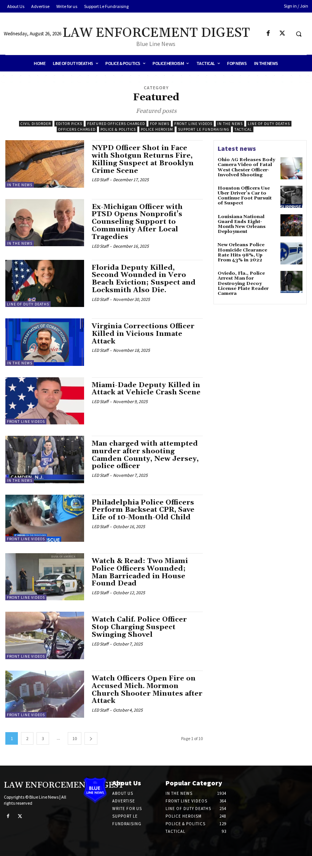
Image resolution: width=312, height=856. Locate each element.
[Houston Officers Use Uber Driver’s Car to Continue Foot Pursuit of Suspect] (291, 197)
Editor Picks (69, 123)
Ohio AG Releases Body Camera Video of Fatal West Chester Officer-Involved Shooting (246, 167)
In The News (230, 123)
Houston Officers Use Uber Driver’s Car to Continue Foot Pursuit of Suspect (245, 195)
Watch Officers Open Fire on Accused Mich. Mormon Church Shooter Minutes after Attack (147, 689)
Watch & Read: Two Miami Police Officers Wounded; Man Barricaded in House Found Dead (140, 572)
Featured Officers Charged (116, 123)
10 (74, 738)
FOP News (159, 123)
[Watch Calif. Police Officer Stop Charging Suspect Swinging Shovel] (44, 635)
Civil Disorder (36, 123)
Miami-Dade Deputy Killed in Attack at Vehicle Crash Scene (146, 389)
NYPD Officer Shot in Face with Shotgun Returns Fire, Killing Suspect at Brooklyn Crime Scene (143, 159)
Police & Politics (118, 129)
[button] (298, 33)
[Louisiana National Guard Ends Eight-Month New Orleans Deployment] (291, 225)
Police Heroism (157, 129)
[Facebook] (268, 33)
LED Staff (100, 179)
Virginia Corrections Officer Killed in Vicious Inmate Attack (143, 334)
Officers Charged (77, 129)
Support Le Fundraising (203, 129)
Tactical (243, 129)
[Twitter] (282, 33)
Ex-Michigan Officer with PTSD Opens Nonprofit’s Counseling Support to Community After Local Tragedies (137, 222)
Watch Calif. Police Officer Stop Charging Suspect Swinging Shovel (139, 627)
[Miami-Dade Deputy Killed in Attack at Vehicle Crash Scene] (44, 400)
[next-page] (90, 738)
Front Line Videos (193, 123)
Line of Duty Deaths (269, 123)
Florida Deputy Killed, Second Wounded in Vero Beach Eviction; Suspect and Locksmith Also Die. (144, 278)
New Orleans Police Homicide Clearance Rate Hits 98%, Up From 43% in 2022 (242, 252)
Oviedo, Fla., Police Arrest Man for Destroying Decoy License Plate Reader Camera (243, 283)
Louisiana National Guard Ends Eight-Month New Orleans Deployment (242, 224)
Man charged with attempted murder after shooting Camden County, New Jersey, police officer (145, 454)
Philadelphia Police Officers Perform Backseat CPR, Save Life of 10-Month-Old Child (143, 510)
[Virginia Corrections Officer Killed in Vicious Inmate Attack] (44, 342)
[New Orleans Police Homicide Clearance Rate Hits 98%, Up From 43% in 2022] (291, 253)
